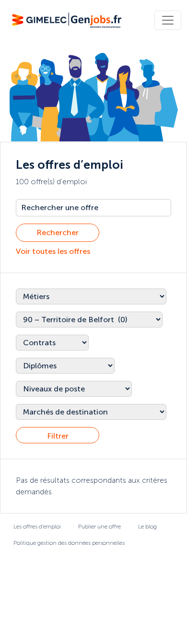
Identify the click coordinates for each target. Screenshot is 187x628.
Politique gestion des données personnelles (69, 543)
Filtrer (58, 435)
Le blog (147, 526)
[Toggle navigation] (167, 20)
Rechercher (57, 232)
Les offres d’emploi (37, 526)
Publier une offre (99, 526)
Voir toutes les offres (53, 251)
